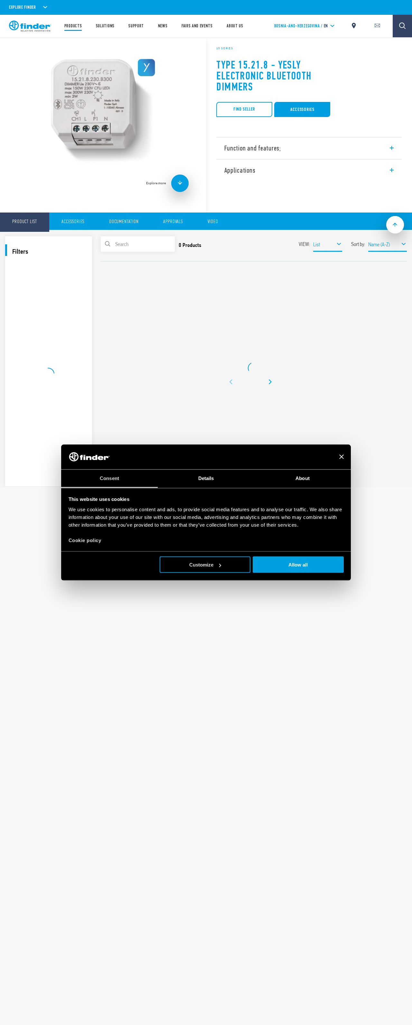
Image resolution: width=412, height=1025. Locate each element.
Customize (201, 564)
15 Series (224, 48)
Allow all (298, 564)
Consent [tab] (109, 478)
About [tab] (302, 478)
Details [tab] (206, 478)
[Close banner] (341, 457)
